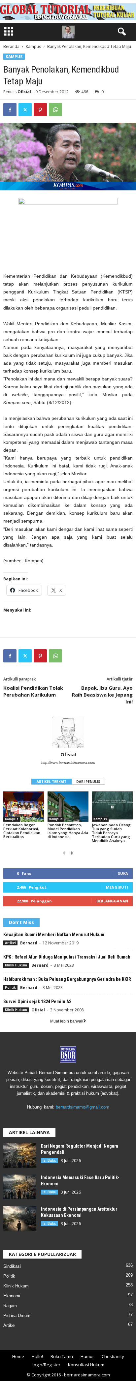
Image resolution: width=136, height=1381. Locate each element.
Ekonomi (11, 1295)
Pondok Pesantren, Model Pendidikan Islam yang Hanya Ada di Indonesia (68, 830)
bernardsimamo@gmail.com (82, 1107)
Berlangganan (112, 900)
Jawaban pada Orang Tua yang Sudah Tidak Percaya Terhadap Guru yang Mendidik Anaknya (111, 832)
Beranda (11, 46)
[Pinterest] (40, 109)
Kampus (33, 46)
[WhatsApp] (55, 109)
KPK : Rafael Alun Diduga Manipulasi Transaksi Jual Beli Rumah (66, 957)
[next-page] (72, 853)
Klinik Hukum (16, 965)
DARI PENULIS (88, 781)
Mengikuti (117, 887)
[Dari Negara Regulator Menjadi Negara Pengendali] (19, 1155)
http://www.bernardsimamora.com (68, 763)
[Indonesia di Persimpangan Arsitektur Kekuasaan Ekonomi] (19, 1218)
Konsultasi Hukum (86, 1365)
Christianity (113, 1356)
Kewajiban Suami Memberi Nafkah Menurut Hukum (53, 934)
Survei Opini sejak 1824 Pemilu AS (37, 1001)
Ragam (10, 1305)
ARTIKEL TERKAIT (51, 781)
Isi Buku (49, 1160)
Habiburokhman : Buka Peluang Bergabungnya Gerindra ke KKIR (67, 979)
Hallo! (37, 1356)
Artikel (10, 942)
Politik (10, 987)
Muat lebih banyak (66, 1021)
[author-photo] (68, 732)
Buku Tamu (62, 1356)
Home (18, 1356)
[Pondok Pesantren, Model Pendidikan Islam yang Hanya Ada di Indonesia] (68, 806)
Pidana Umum (16, 1315)
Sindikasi (12, 1266)
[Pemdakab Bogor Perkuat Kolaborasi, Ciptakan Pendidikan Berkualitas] (23, 806)
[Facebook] (10, 109)
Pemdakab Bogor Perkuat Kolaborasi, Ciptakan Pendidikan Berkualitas (21, 830)
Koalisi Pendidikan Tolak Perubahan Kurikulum (33, 691)
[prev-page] (64, 853)
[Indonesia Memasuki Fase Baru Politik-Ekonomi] (19, 1187)
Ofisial (24, 92)
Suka (123, 873)
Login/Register (46, 1365)
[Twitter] (25, 109)
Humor (87, 1356)
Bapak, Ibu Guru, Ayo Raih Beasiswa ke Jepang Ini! (102, 694)
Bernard (28, 943)
